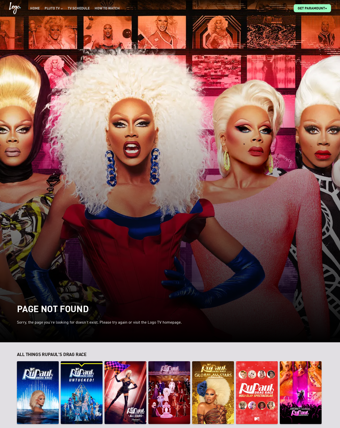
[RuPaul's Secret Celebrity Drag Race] (301, 392)
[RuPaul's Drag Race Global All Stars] (213, 392)
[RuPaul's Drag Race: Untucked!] (82, 392)
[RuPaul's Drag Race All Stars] (125, 392)
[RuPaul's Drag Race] (38, 392)
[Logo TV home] (15, 8)
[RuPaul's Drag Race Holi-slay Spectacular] (257, 392)
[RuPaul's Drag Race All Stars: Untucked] (169, 392)
